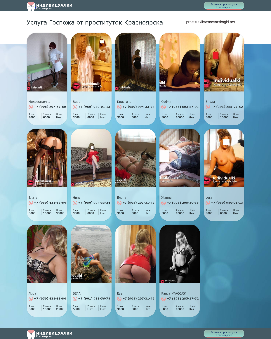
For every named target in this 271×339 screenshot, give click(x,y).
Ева (120, 293)
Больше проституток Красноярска (224, 6)
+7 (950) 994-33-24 (137, 106)
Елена (121, 197)
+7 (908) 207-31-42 (137, 202)
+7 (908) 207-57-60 (49, 106)
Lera (209, 197)
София (166, 101)
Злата (33, 197)
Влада (210, 101)
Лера (32, 293)
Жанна (166, 197)
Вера (76, 101)
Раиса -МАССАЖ (173, 293)
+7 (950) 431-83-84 (49, 202)
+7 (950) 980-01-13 (93, 106)
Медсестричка (39, 101)
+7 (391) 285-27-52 (226, 106)
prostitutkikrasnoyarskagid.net (210, 22)
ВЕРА (77, 293)
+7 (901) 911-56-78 (93, 298)
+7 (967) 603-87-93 (182, 106)
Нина (77, 197)
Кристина (124, 101)
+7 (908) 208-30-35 (182, 202)
